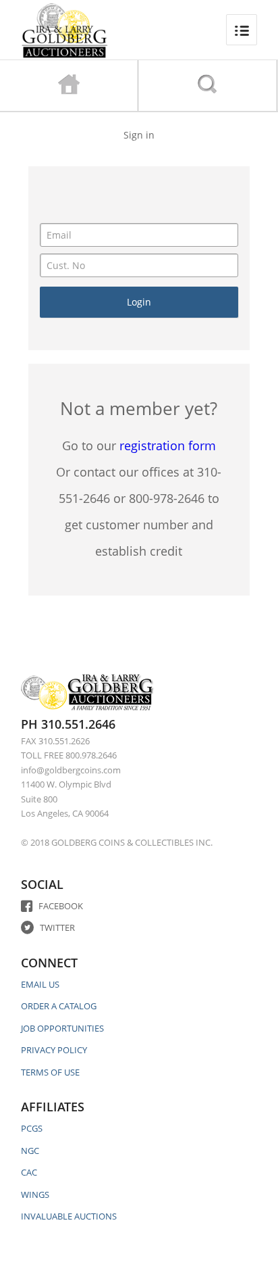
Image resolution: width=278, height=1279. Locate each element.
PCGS (32, 1128)
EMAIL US (40, 984)
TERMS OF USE (50, 1072)
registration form (167, 445)
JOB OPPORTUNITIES (62, 1028)
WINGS (35, 1194)
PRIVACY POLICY (54, 1050)
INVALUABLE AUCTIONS (69, 1216)
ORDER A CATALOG (58, 1006)
